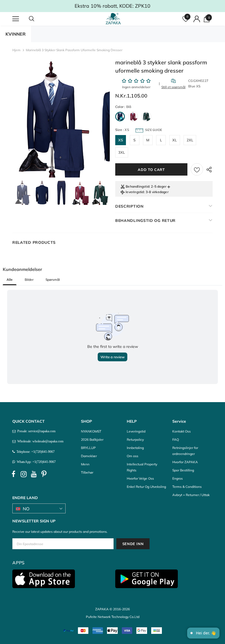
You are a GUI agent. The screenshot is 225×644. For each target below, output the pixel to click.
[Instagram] (24, 474)
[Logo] (113, 18)
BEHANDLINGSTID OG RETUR (145, 220)
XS (120, 140)
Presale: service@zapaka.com (35, 431)
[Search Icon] (37, 19)
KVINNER (15, 34)
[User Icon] (196, 19)
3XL (121, 152)
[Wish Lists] (197, 169)
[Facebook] (13, 474)
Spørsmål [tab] (53, 279)
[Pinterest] (44, 474)
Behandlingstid (137, 186)
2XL (190, 140)
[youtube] (34, 474)
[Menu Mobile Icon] (15, 19)
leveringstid (135, 192)
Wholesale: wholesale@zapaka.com (39, 441)
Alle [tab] (10, 279)
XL (174, 140)
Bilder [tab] (29, 279)
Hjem (16, 50)
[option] (51, 119)
